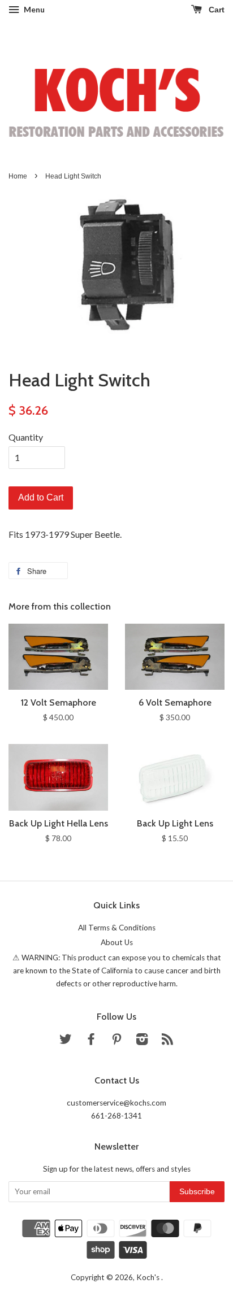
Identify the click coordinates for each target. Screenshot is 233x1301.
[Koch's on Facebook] (91, 1041)
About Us (117, 942)
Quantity (25, 437)
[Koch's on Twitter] (65, 1041)
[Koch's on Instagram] (142, 1041)
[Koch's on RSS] (167, 1041)
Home (17, 176)
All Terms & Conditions (117, 927)
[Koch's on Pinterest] (116, 1041)
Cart (215, 9)
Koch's (148, 1277)
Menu (33, 9)
